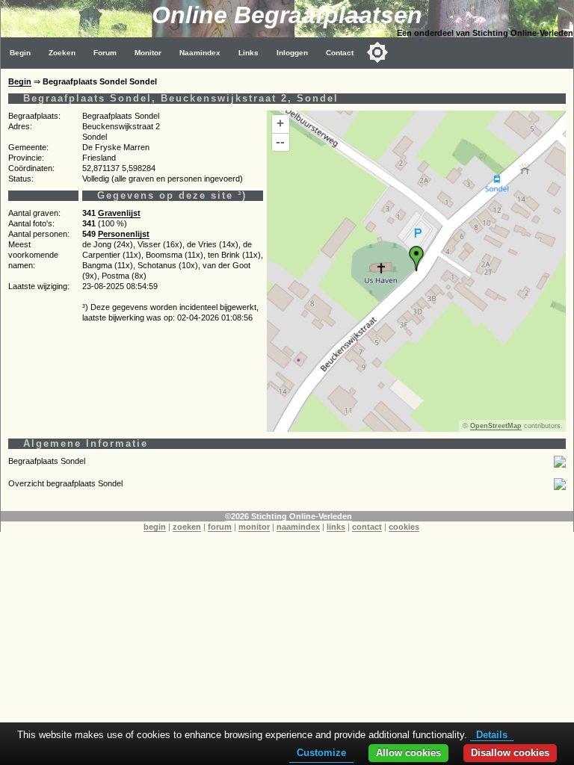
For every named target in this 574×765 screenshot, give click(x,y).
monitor (254, 526)
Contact (340, 53)
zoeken (187, 526)
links (336, 526)
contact (367, 526)
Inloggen (292, 53)
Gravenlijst (119, 212)
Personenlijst (123, 233)
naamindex (298, 526)
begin (155, 526)
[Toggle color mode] (377, 52)
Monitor (148, 53)
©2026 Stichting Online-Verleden (288, 516)
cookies (404, 526)
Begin (20, 53)
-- (280, 141)
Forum (105, 53)
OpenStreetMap (496, 426)
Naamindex (199, 53)
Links (248, 53)
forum (220, 526)
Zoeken (62, 53)
